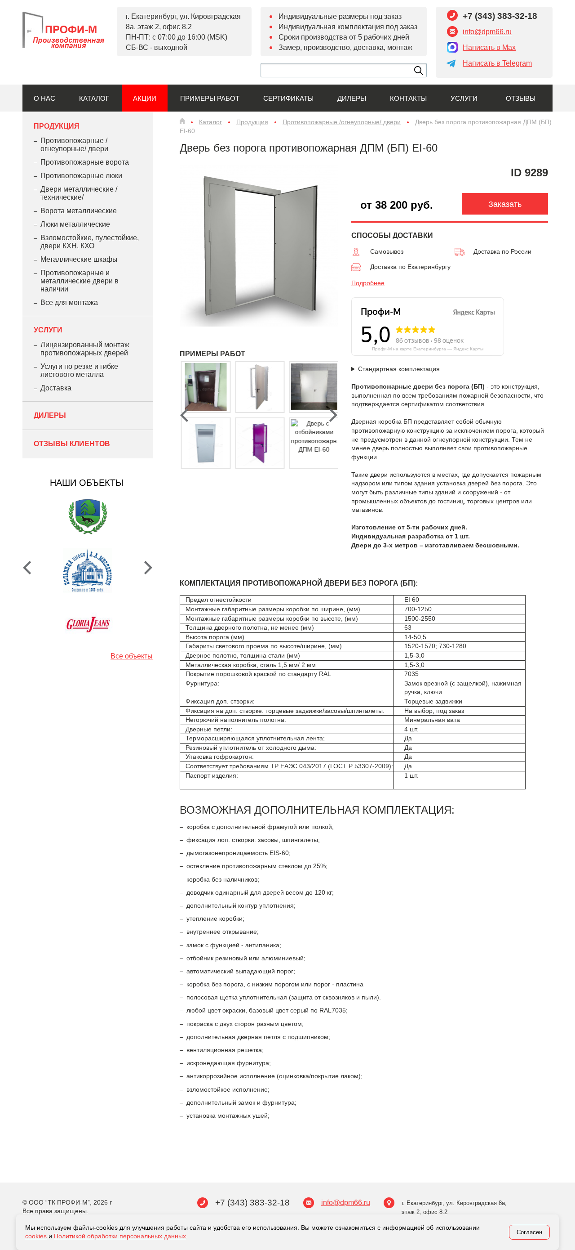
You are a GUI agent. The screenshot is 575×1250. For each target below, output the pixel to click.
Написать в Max (489, 47)
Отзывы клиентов (72, 444)
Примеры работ (209, 98)
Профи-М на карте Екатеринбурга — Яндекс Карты (427, 348)
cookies (36, 1236)
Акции (144, 98)
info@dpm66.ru (487, 32)
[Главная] (182, 121)
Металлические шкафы (79, 259)
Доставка (55, 388)
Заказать (505, 204)
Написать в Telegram (497, 63)
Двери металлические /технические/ (78, 193)
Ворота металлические (78, 211)
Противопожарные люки (81, 175)
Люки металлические (75, 224)
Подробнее (368, 283)
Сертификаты (288, 98)
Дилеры (351, 98)
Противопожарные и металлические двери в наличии (79, 281)
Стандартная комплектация (399, 368)
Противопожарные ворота (84, 162)
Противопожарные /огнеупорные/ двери (74, 144)
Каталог (94, 98)
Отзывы (520, 98)
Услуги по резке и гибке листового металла (79, 370)
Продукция (57, 126)
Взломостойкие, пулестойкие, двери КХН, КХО (89, 242)
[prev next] (256, 417)
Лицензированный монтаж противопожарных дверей (84, 349)
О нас (44, 98)
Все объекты (132, 656)
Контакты (408, 98)
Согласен (529, 1232)
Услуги (464, 98)
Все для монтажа (69, 302)
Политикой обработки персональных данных (120, 1236)
